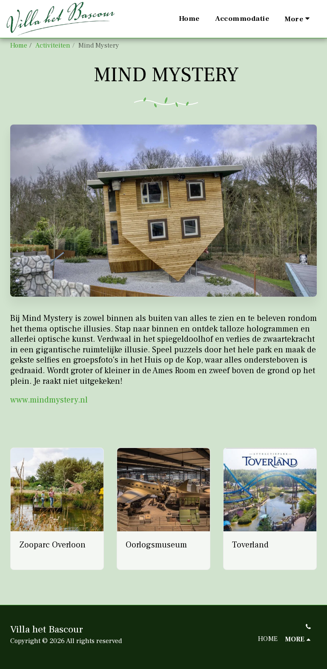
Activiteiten (52, 45)
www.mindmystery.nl (49, 399)
